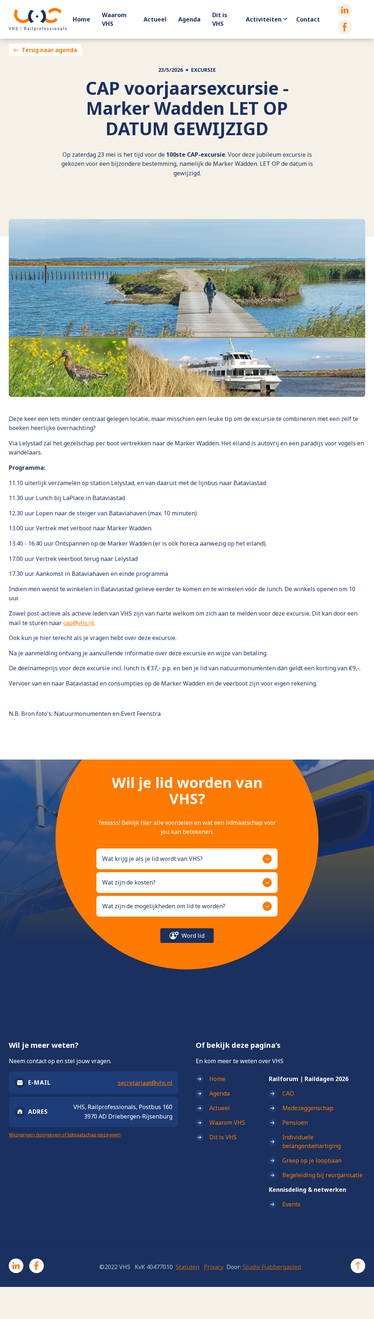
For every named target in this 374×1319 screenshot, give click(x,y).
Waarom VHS (114, 19)
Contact (308, 19)
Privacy (214, 1267)
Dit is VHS (219, 19)
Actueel (155, 19)
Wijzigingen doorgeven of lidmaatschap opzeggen (65, 1134)
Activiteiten (264, 19)
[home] (38, 19)
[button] (187, 858)
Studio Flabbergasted (272, 1267)
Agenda (189, 19)
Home (81, 19)
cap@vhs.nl (78, 623)
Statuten (187, 1267)
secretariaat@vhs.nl (145, 1083)
